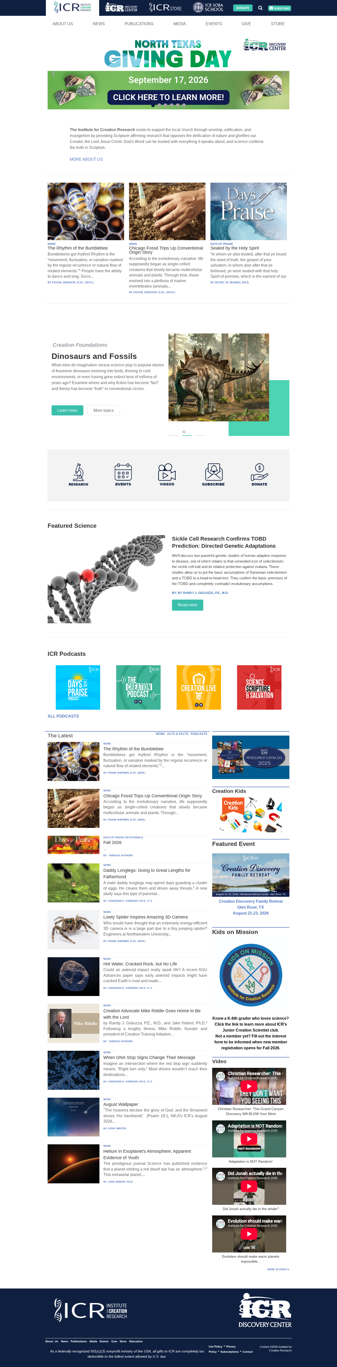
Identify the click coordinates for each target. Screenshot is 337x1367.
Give (246, 24)
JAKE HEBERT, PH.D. (120, 1181)
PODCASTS (199, 734)
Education (135, 1341)
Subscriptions (230, 1351)
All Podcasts (63, 716)
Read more (187, 605)
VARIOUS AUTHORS (120, 855)
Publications (139, 24)
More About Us (86, 159)
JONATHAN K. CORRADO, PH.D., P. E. (130, 900)
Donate (242, 8)
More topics (104, 410)
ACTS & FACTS (177, 734)
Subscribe (281, 8)
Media (179, 24)
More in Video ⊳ (278, 1269)
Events (214, 24)
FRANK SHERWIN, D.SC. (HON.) (126, 772)
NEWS (52, 243)
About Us (63, 24)
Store (278, 24)
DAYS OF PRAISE (221, 243)
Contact (248, 1351)
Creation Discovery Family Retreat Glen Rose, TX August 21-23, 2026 (251, 907)
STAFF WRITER (117, 1128)
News (99, 24)
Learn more (67, 410)
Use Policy (215, 1346)
